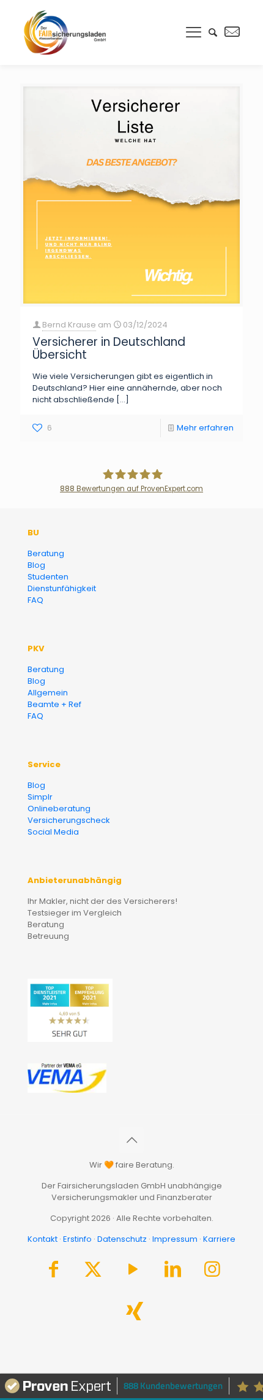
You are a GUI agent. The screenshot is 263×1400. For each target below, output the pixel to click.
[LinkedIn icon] (172, 1272)
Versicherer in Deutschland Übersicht (108, 348)
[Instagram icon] (212, 1272)
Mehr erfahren (205, 428)
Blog (36, 565)
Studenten (48, 577)
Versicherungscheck (69, 820)
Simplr (40, 797)
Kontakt (42, 1239)
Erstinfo (77, 1239)
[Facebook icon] (53, 1272)
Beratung (46, 553)
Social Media (53, 832)
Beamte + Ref (54, 704)
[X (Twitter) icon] (93, 1272)
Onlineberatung (59, 808)
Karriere (219, 1239)
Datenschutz (122, 1239)
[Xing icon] (134, 1314)
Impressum (175, 1239)
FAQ (35, 600)
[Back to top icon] (131, 1140)
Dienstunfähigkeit (62, 588)
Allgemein (48, 692)
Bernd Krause (69, 325)
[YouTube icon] (133, 1272)
